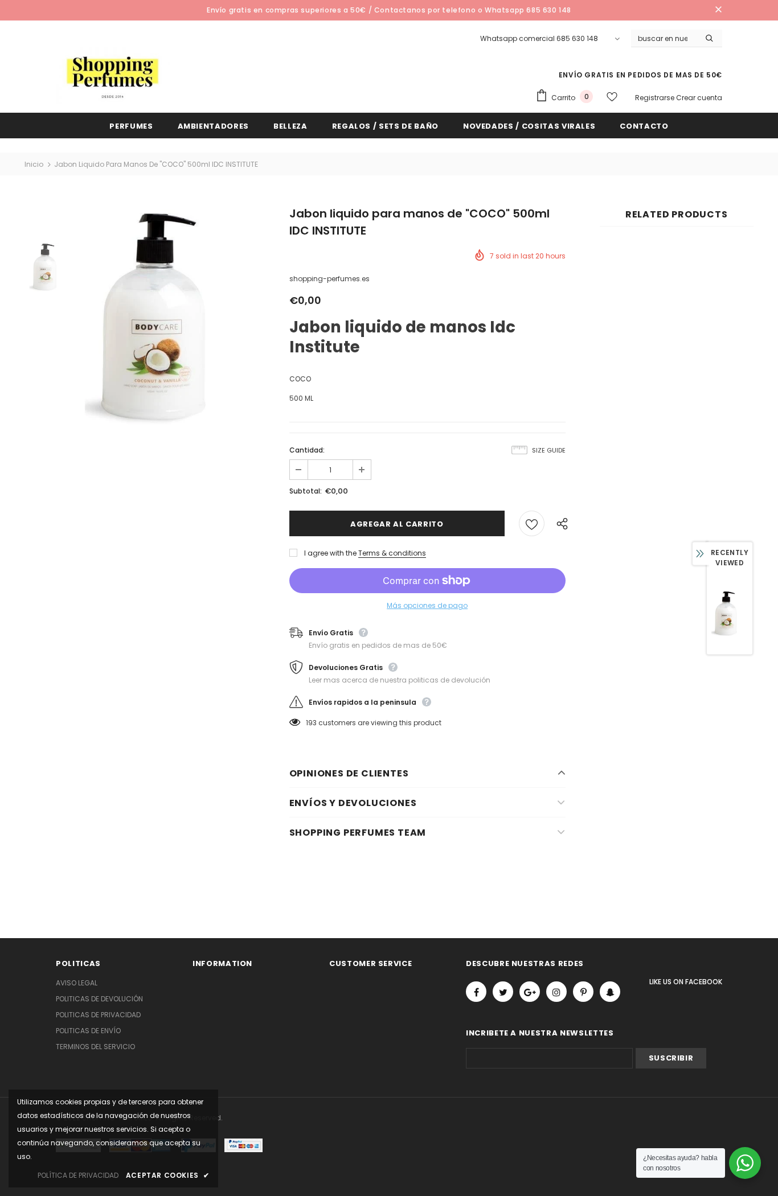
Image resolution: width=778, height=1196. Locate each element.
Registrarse (655, 97)
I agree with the (330, 553)
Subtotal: (305, 491)
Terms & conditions (392, 553)
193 (311, 723)
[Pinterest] (583, 991)
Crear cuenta (699, 97)
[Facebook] (476, 991)
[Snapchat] (610, 991)
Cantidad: (307, 450)
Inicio (33, 164)
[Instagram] (556, 991)
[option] (170, 317)
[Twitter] (503, 991)
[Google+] (529, 991)
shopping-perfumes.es (329, 278)
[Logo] (113, 75)
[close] (718, 10)
